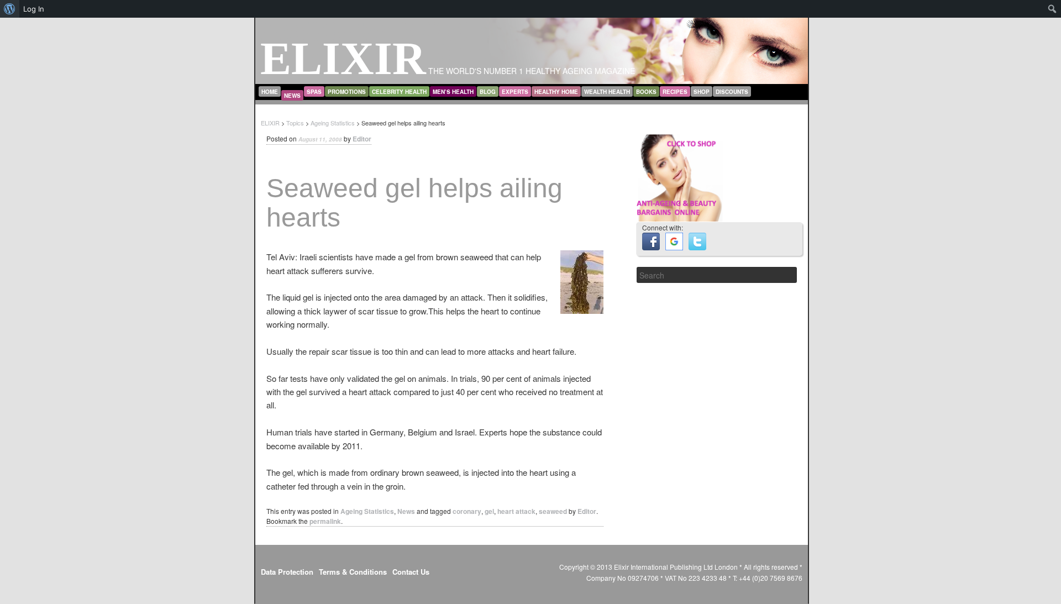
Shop (702, 92)
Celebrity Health (399, 92)
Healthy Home (556, 92)
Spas (314, 92)
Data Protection (287, 571)
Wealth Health (607, 92)
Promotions (347, 92)
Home (269, 92)
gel (489, 511)
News (292, 95)
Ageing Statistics (367, 511)
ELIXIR (343, 58)
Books (646, 92)
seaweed (553, 511)
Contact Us (410, 571)
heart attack (516, 511)
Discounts (732, 92)
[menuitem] (9, 9)
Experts (515, 92)
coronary (467, 511)
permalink (325, 521)
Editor (362, 139)
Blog (488, 92)
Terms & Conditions (353, 571)
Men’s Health (453, 92)
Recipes (675, 92)
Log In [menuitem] (33, 8)
